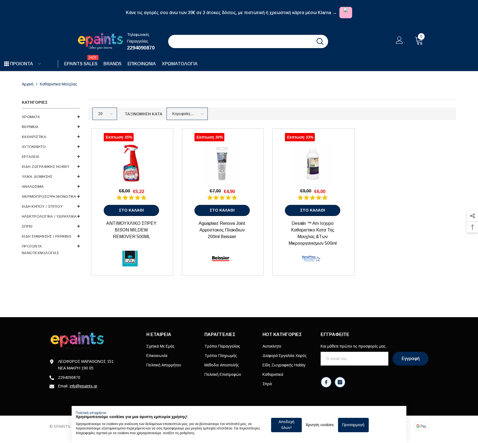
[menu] (6, 64)
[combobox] (240, 41)
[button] (51, 116)
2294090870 (141, 48)
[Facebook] (326, 382)
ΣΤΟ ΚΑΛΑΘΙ (131, 210)
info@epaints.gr (83, 386)
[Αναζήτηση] (248, 41)
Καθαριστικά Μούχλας (58, 84)
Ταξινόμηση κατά (143, 114)
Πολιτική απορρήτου (91, 413)
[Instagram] (339, 382)
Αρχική (27, 84)
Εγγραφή (411, 358)
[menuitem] (51, 117)
